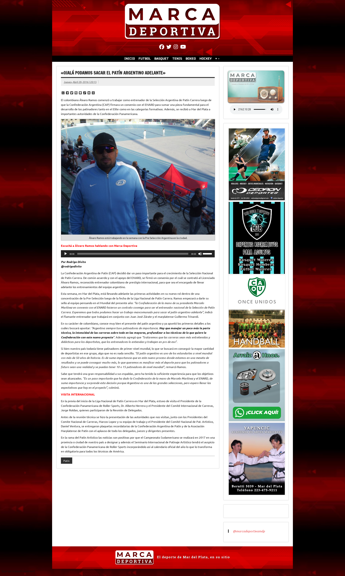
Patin (66, 460)
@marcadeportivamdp (249, 531)
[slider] (208, 253)
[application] (138, 253)
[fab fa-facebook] (161, 47)
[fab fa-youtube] (183, 47)
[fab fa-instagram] (176, 47)
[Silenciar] (200, 254)
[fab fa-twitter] (168, 47)
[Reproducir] (65, 254)
